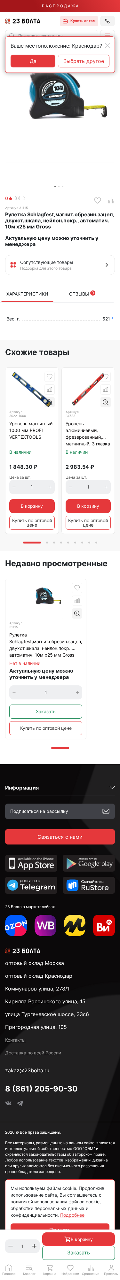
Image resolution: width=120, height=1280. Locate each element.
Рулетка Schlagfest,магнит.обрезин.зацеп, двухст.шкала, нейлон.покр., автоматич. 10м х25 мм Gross (45, 645)
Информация (22, 787)
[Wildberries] (45, 926)
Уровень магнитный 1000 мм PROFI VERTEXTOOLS (30, 430)
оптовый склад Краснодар (38, 976)
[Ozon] (16, 926)
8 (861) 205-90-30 (41, 1088)
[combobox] (51, 36)
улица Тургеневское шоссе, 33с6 (47, 1014)
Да (33, 61)
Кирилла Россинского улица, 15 (45, 1001)
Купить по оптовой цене (32, 523)
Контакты (15, 1040)
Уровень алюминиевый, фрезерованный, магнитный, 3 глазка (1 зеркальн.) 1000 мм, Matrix (88, 434)
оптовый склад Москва (34, 963)
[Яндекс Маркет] (75, 926)
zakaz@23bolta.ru (27, 1070)
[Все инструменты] (104, 926)
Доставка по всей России (33, 1052)
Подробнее (72, 1215)
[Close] (107, 46)
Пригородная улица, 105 (36, 1027)
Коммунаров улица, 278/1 (37, 988)
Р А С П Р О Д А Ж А (60, 6)
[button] (107, 35)
